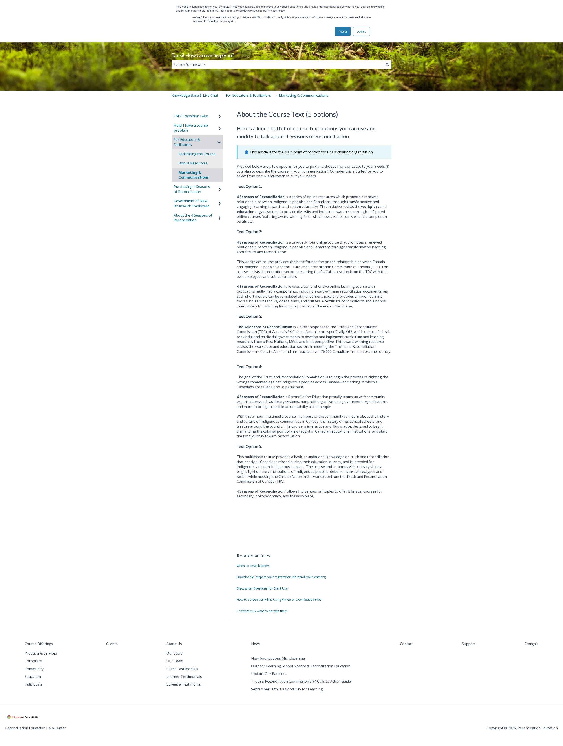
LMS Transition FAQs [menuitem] (191, 116)
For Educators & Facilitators (248, 95)
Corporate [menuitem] (33, 661)
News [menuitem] (255, 643)
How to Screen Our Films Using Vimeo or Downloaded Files (279, 599)
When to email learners (253, 566)
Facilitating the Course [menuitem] (197, 153)
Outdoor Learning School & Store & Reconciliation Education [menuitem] (300, 666)
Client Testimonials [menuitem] (182, 668)
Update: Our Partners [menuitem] (269, 673)
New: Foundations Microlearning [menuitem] (278, 658)
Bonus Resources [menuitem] (193, 163)
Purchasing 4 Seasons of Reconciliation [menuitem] (192, 189)
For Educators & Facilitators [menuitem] (187, 142)
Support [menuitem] (468, 643)
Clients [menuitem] (111, 643)
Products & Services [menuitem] (41, 653)
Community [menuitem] (34, 668)
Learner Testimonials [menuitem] (184, 676)
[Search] (387, 64)
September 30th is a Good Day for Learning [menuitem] (287, 689)
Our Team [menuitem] (174, 661)
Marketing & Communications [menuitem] (194, 175)
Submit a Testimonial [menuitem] (183, 684)
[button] (219, 116)
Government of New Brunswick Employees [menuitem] (192, 203)
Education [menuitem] (33, 676)
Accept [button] (343, 31)
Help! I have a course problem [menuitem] (191, 128)
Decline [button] (361, 31)
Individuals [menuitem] (33, 684)
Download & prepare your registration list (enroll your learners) (281, 577)
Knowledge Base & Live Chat (195, 95)
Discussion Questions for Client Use (262, 588)
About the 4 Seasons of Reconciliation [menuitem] (193, 217)
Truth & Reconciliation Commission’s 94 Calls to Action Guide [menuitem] (301, 681)
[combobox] (277, 64)
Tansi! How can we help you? (203, 55)
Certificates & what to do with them (262, 611)
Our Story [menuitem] (174, 653)
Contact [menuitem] (406, 643)
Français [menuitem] (531, 643)
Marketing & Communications (303, 95)
